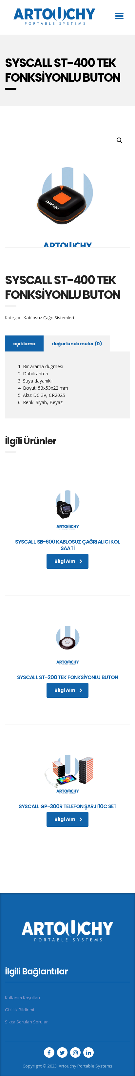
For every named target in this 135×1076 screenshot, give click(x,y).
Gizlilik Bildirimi (19, 1010)
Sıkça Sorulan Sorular (26, 1022)
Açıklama (24, 343)
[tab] (24, 343)
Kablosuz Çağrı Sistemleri (49, 317)
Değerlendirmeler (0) (77, 343)
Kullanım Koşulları (22, 998)
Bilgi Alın (64, 561)
